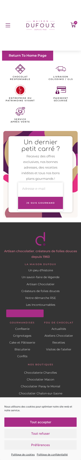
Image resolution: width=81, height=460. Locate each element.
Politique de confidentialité (52, 454)
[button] (7, 25)
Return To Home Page (28, 56)
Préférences (40, 445)
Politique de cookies (23, 454)
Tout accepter (40, 422)
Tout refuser (40, 434)
